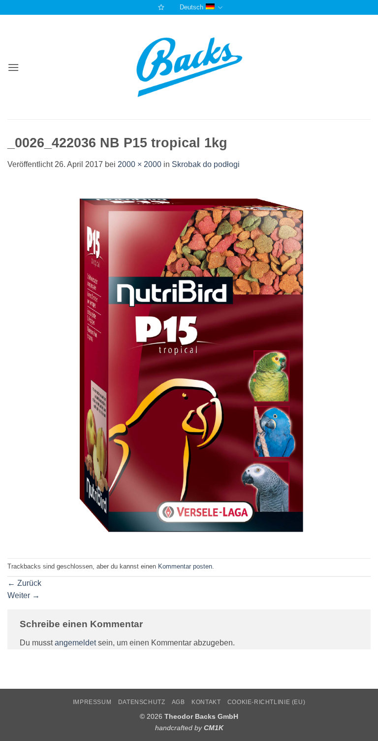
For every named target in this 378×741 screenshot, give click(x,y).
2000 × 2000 (139, 164)
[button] (13, 67)
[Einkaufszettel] (160, 7)
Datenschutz (141, 702)
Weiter (23, 595)
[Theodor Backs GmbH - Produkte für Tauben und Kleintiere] (189, 67)
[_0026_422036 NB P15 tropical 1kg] (189, 364)
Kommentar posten (185, 566)
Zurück (24, 583)
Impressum (92, 702)
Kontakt (205, 702)
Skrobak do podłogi (206, 164)
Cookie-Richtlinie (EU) (266, 702)
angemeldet (75, 643)
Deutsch (191, 7)
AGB (178, 702)
